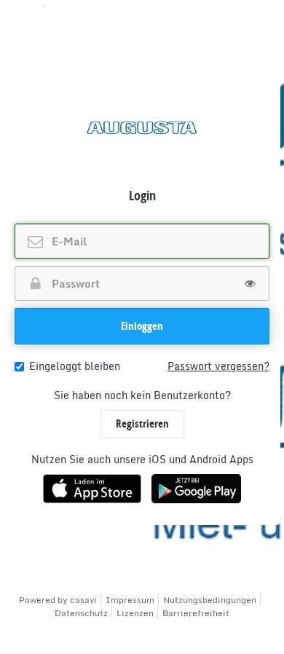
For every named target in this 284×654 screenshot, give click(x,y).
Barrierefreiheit (195, 613)
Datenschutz (81, 613)
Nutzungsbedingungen (209, 600)
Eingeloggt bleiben (74, 366)
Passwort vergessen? (218, 366)
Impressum (130, 600)
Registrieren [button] (142, 423)
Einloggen (142, 326)
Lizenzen (135, 613)
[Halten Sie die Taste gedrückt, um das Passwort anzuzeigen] (249, 283)
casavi (83, 600)
